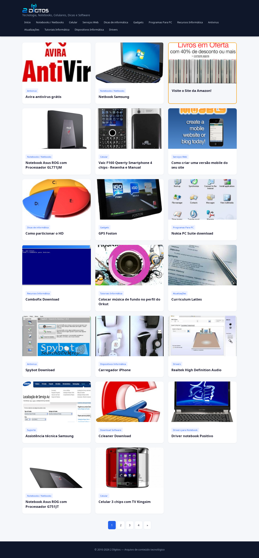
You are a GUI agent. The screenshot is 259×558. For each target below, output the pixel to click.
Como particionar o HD (44, 233)
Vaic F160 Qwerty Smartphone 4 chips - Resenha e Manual (125, 165)
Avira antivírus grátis (43, 96)
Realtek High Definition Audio (196, 370)
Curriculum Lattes (186, 299)
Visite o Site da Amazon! (191, 90)
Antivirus (213, 22)
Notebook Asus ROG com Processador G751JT (46, 504)
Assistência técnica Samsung (49, 436)
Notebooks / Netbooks (50, 22)
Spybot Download (40, 370)
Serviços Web (91, 22)
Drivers (113, 29)
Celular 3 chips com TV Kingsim (125, 501)
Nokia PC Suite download (192, 233)
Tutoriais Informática (57, 29)
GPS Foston (108, 233)
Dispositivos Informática (89, 29)
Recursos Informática (190, 22)
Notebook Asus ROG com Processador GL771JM (46, 165)
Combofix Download (42, 299)
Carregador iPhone (115, 370)
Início (27, 22)
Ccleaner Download (115, 436)
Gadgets (138, 22)
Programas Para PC (160, 22)
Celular (73, 22)
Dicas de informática (116, 22)
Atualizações (31, 29)
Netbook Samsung (114, 96)
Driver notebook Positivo (192, 436)
